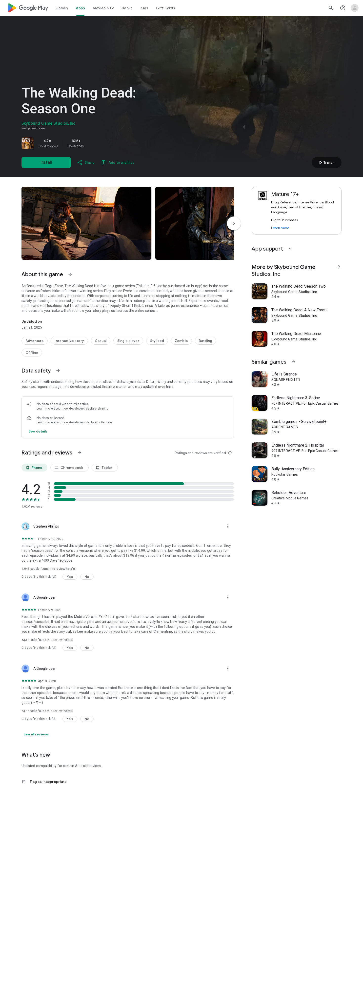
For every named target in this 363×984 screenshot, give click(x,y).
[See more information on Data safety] (58, 370)
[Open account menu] (355, 8)
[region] (90, 143)
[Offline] (31, 352)
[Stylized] (157, 340)
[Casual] (100, 340)
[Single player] (128, 340)
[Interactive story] (69, 340)
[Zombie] (181, 340)
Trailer (326, 162)
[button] (86, 223)
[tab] (62, 8)
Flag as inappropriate (44, 781)
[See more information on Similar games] (294, 362)
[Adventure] (34, 340)
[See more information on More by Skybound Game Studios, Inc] (338, 267)
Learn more (45, 408)
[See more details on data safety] (38, 431)
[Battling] (205, 340)
